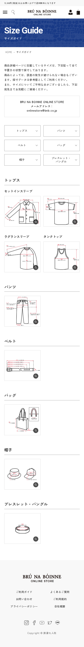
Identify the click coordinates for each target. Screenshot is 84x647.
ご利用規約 (60, 599)
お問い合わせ (24, 599)
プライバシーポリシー (24, 606)
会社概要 (59, 606)
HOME (8, 52)
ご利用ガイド (24, 592)
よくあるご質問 (59, 592)
